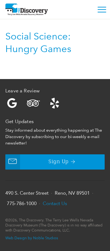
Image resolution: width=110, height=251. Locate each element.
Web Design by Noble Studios (31, 238)
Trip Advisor (33, 103)
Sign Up (59, 161)
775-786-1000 (22, 203)
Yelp (55, 103)
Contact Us (55, 203)
